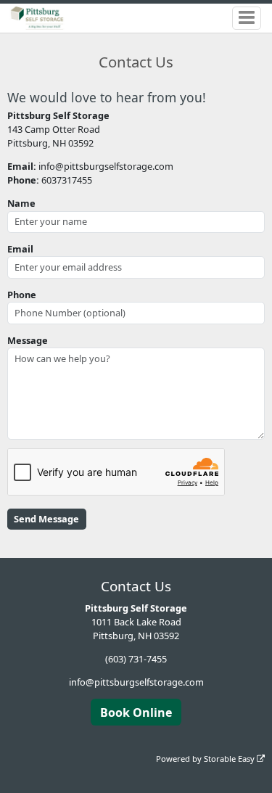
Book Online (136, 712)
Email (20, 248)
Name (21, 203)
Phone (21, 294)
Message (27, 340)
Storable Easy (230, 758)
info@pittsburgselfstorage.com (136, 682)
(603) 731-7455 (136, 658)
